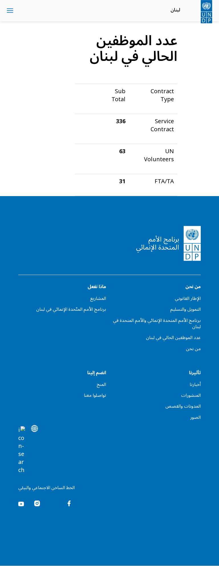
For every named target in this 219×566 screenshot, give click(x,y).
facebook (69, 503)
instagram (37, 503)
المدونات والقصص (183, 406)
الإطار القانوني (188, 298)
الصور (195, 417)
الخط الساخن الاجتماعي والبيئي (46, 488)
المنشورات (191, 395)
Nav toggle (10, 11)
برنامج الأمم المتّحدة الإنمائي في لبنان (71, 309)
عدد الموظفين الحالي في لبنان (173, 337)
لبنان (175, 10)
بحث (21, 11)
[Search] (21, 450)
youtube (21, 503)
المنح (101, 384)
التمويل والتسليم (185, 309)
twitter (53, 503)
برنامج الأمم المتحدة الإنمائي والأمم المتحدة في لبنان (157, 323)
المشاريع (98, 298)
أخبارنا (195, 384)
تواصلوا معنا (95, 395)
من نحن (193, 349)
